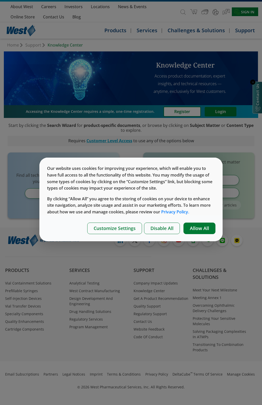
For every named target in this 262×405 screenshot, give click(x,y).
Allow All (199, 228)
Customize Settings (115, 228)
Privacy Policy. (175, 212)
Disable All (161, 228)
